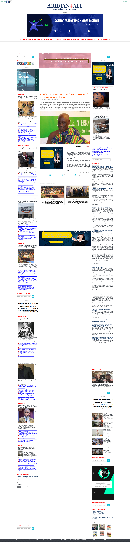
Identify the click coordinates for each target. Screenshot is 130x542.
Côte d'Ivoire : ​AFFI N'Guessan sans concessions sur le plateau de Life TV (26, 192)
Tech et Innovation (103, 40)
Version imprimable (68, 174)
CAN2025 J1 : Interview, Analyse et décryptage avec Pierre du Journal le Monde (102, 385)
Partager (78, 174)
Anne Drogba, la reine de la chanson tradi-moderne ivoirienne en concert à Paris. (27, 438)
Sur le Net (21, 360)
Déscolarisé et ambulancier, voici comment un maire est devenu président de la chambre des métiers (27, 433)
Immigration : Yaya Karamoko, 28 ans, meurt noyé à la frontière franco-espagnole (27, 390)
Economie (49, 40)
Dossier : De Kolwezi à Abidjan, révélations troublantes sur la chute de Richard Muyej (26, 352)
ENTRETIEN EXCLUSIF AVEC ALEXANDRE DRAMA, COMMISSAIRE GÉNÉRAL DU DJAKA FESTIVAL (26, 130)
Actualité (29, 40)
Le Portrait (21, 403)
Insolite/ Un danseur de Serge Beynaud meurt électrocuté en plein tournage (27, 460)
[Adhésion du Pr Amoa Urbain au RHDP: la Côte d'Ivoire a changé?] (65, 111)
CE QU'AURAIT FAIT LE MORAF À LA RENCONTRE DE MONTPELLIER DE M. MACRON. (27, 349)
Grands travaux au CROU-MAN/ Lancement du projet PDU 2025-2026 (26, 232)
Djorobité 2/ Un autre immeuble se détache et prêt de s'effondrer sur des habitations (26, 448)
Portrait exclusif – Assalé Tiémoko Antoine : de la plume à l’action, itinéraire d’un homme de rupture (27, 406)
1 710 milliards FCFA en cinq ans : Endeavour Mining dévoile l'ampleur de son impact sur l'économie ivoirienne (27, 284)
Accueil (23, 40)
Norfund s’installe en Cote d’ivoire (26, 347)
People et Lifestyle (79, 40)
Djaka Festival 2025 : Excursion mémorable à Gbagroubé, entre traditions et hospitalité (27, 226)
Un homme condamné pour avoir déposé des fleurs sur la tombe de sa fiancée (27, 464)
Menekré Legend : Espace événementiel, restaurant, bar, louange (101, 152)
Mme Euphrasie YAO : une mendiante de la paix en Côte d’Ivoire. (27, 436)
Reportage (21, 197)
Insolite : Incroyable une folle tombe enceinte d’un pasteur (26, 467)
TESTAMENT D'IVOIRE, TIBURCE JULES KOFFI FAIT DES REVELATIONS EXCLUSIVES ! (27, 387)
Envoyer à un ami (55, 174)
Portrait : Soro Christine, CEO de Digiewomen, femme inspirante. (25, 441)
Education (63, 40)
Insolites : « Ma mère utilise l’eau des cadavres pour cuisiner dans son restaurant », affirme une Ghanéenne (27, 469)
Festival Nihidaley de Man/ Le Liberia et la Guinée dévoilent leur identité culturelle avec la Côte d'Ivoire (108, 431)
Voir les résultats (25, 486)
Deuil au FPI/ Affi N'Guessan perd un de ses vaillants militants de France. (27, 362)
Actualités (21, 243)
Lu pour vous (22, 316)
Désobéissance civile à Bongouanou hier (28, 399)
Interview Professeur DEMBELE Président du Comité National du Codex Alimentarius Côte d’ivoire (26, 140)
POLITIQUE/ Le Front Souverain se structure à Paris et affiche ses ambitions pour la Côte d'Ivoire (27, 271)
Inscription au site (65, 541)
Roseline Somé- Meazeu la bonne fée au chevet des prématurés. (27, 431)
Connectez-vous (125, 1)
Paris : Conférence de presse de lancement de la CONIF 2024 (107, 450)
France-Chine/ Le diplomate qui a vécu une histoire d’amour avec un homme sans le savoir (27, 320)
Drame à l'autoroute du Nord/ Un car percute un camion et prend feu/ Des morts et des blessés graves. (108, 423)
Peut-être (20, 484)
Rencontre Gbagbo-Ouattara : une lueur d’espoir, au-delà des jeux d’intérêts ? (27, 355)
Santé (43, 40)
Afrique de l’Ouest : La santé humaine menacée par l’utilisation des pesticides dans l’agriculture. (27, 235)
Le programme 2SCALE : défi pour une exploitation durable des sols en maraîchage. (27, 238)
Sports (69, 40)
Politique (37, 40)
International (92, 40)
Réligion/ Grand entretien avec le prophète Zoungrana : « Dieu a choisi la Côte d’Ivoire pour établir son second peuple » (27, 149)
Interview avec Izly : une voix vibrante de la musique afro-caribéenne (27, 138)
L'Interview (21, 94)
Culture (56, 40)
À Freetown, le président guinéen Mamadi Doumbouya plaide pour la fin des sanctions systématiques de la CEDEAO (27, 246)
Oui (19, 479)
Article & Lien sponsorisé (100, 87)
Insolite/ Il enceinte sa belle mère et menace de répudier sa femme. (26, 462)
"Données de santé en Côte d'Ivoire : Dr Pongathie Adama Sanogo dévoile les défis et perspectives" (27, 180)
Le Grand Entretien (23, 145)
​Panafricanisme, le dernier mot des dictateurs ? (26, 392)
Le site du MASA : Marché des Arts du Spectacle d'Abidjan (101, 155)
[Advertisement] (37, 46)
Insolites (20, 445)
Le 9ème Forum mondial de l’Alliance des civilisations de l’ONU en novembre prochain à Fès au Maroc (27, 344)
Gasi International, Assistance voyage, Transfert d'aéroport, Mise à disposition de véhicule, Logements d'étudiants (102, 148)
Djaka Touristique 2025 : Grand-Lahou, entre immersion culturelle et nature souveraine (27, 229)
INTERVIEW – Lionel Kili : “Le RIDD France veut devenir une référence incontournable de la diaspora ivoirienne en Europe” (27, 134)
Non (19, 482)
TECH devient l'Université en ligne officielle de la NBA (101, 90)
